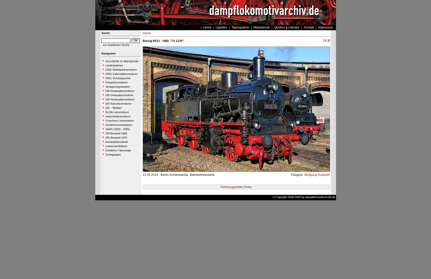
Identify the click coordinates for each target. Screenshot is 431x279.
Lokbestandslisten (116, 146)
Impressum (325, 27)
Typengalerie (240, 27)
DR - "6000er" (114, 107)
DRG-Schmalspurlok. (118, 78)
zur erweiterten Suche (116, 44)
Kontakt (309, 27)
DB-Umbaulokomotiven (119, 95)
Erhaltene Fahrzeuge (118, 150)
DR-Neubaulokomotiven (120, 99)
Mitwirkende (261, 27)
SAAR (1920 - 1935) (118, 129)
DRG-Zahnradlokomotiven (121, 73)
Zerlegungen (113, 154)
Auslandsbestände (117, 141)
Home (207, 27)
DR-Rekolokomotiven (118, 103)
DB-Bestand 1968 (116, 133)
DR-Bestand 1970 (116, 137)
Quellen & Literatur (287, 27)
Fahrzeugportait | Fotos (236, 187)
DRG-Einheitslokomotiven (121, 69)
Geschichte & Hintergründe (122, 61)
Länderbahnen (114, 65)
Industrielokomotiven (118, 116)
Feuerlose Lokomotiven (120, 120)
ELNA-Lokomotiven (117, 112)
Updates (221, 27)
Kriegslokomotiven (117, 82)
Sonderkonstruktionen (119, 124)
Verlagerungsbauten (118, 86)
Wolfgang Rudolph (317, 175)
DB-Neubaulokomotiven (120, 90)
